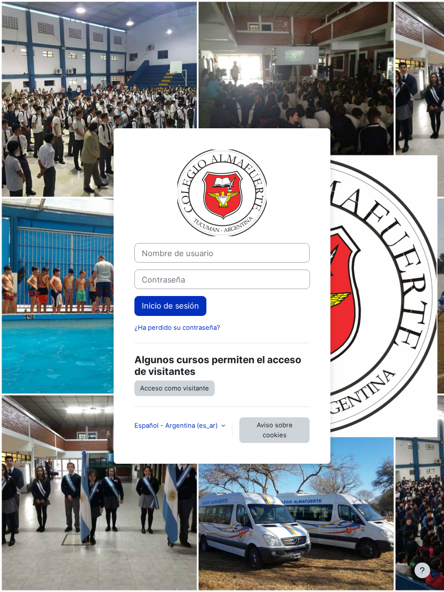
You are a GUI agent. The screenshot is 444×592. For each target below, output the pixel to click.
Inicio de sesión (170, 305)
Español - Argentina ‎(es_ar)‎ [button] (176, 425)
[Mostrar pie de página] (422, 570)
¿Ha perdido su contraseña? (177, 328)
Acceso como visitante (174, 388)
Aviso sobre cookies (275, 430)
